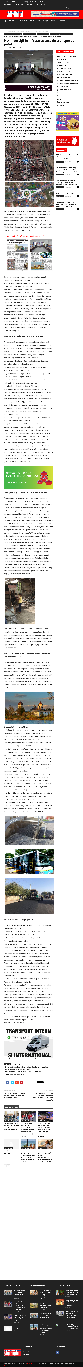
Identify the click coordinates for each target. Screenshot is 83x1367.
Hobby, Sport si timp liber (68, 81)
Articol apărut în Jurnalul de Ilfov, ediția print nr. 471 (24, 236)
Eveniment (8, 36)
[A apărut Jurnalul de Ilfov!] (11, 1144)
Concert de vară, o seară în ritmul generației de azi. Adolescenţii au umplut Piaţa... (67, 183)
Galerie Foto (16, 36)
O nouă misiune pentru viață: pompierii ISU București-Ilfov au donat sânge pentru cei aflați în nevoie (28, 1129)
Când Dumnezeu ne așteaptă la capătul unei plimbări (46, 1305)
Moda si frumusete (65, 75)
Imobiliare (62, 59)
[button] (76, 23)
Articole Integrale (43, 34)
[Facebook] (57, 1352)
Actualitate (23, 21)
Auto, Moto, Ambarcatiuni (69, 56)
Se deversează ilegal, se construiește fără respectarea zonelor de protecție (43, 1097)
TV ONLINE (8, 5)
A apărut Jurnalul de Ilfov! (65, 193)
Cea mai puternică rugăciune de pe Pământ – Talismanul (71, 1303)
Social (53, 21)
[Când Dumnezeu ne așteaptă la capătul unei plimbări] (34, 1305)
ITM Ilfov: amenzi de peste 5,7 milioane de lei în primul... (19, 1293)
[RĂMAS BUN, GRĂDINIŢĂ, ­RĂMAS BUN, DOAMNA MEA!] (60, 1327)
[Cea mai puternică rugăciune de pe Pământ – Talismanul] (60, 1302)
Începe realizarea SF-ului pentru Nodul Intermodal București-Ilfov (15, 1096)
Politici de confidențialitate (49, 1363)
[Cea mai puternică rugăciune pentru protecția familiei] (60, 1292)
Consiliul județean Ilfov (58, 34)
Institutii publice (64, 90)
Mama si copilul (64, 78)
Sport (7, 26)
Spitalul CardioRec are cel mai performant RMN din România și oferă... (71, 1315)
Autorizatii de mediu (66, 93)
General (24, 36)
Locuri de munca (64, 68)
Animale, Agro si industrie (68, 84)
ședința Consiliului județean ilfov (15, 1074)
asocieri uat (16, 1064)
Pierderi (62, 105)
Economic (62, 21)
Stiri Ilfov (11, 21)
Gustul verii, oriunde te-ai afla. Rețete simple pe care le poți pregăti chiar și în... (66, 204)
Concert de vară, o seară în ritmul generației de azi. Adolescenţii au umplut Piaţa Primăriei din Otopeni (45, 1129)
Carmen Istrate (10, 47)
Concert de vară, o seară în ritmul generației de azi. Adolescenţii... (20, 1318)
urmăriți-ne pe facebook (71, 8)
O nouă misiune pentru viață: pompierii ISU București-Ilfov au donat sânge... (20, 1305)
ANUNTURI (18, 5)
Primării (41, 36)
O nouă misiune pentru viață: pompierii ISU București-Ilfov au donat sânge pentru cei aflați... (67, 170)
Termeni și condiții (67, 1363)
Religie (14, 26)
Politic (32, 21)
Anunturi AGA (63, 102)
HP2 (30, 36)
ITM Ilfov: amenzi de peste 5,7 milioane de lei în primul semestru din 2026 (67, 157)
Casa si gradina (64, 72)
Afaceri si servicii (64, 87)
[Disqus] (28, 1197)
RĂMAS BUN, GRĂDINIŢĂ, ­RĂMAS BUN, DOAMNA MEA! (72, 1326)
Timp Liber (23, 26)
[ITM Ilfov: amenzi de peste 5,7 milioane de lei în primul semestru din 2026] (11, 1116)
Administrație (43, 21)
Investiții (35, 36)
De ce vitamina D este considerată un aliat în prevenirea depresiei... (45, 1294)
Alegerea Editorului (29, 34)
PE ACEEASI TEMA (11, 1107)
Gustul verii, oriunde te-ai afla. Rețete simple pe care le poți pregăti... (46, 1328)
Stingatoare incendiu (35, 5)
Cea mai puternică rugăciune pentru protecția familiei (71, 1292)
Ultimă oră (57, 36)
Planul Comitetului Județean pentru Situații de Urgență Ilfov (23, 1071)
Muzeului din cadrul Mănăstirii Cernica (17, 1069)
